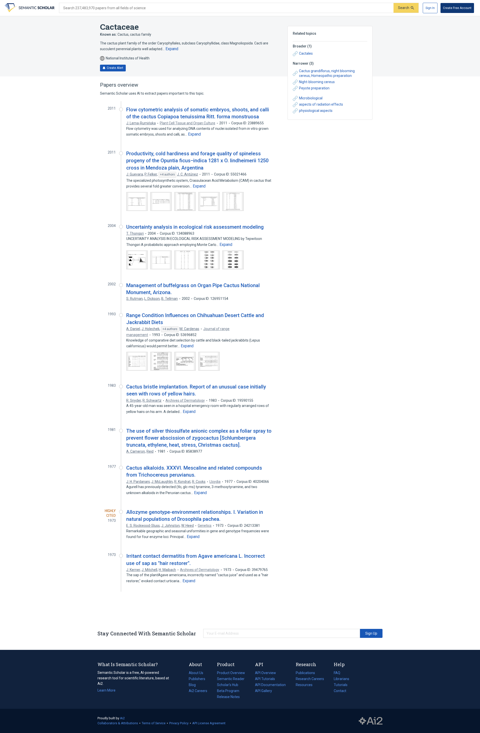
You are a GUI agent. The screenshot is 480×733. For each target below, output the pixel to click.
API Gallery (263, 691)
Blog (194, 685)
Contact (340, 691)
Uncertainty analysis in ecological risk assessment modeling (195, 227)
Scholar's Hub (227, 685)
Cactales (306, 53)
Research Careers (310, 679)
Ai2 (122, 718)
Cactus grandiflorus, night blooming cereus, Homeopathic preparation (327, 73)
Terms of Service (154, 723)
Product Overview (231, 673)
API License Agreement (209, 723)
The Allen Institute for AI (370, 721)
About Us (196, 673)
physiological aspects (315, 111)
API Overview (265, 673)
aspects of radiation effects (321, 104)
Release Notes (228, 697)
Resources (304, 685)
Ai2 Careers (198, 691)
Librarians (341, 679)
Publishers (197, 679)
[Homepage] (29, 8)
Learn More (107, 690)
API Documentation (270, 685)
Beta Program (228, 691)
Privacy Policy (178, 723)
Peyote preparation (314, 88)
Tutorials (341, 685)
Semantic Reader (230, 679)
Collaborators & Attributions (118, 723)
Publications (305, 673)
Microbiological (310, 98)
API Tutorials (265, 679)
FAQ (337, 673)
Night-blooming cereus (317, 82)
